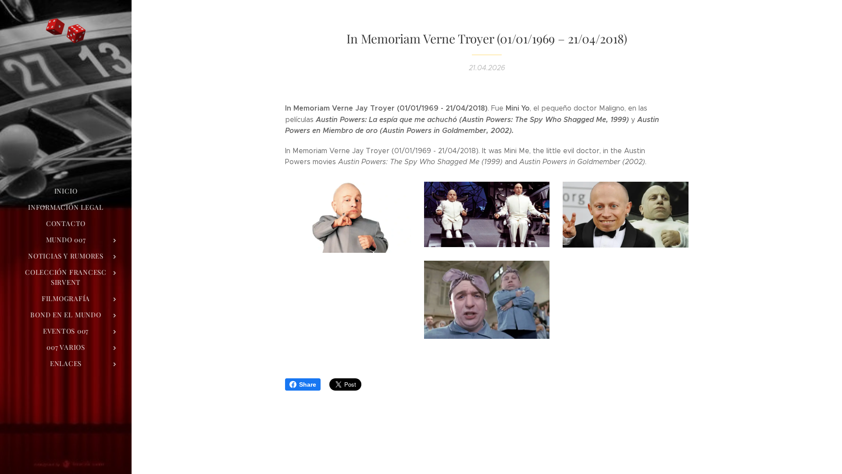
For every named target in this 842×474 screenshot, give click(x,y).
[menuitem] (66, 191)
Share (307, 384)
